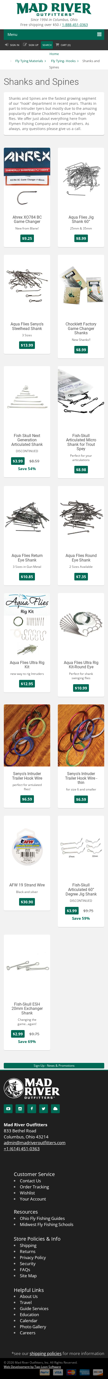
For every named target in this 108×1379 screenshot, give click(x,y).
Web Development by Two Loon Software (32, 1367)
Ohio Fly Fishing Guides (42, 1218)
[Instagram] (20, 1108)
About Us (29, 1296)
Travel (26, 1302)
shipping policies (46, 1353)
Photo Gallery (33, 1327)
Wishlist (27, 1193)
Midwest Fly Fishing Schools (46, 1224)
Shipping (28, 1245)
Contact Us (30, 1181)
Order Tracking (34, 1187)
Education (29, 1314)
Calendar (28, 1320)
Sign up (33, 45)
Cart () (66, 45)
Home (54, 54)
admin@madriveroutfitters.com (35, 1142)
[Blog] (55, 1108)
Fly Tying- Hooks (63, 61)
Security (28, 1263)
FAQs (25, 1269)
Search (46, 45)
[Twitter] (43, 1108)
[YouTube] (8, 1108)
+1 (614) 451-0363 (22, 1149)
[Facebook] (31, 1108)
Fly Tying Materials (29, 61)
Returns (27, 1251)
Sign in (14, 45)
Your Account (33, 1199)
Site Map (28, 1276)
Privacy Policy (33, 1257)
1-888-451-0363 (75, 24)
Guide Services (34, 1308)
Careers (27, 1333)
